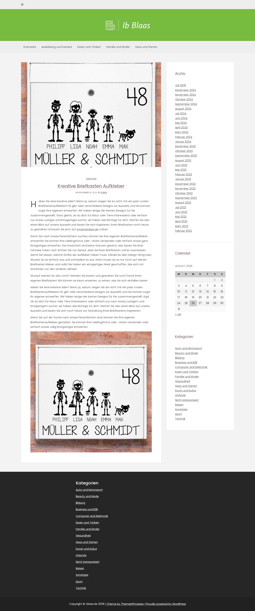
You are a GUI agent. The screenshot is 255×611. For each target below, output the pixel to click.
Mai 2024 (181, 123)
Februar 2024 (183, 137)
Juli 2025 (180, 85)
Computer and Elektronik (191, 367)
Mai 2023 (180, 170)
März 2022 (181, 226)
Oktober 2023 (184, 151)
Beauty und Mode (186, 353)
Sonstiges (91, 178)
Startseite (29, 47)
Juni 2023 (181, 165)
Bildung (179, 358)
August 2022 (183, 202)
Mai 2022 (180, 217)
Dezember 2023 (185, 146)
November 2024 (185, 95)
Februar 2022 (183, 231)
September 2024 (186, 104)
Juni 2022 (181, 212)
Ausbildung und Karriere (56, 47)
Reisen (179, 405)
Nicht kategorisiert (187, 400)
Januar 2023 (183, 179)
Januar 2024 (183, 142)
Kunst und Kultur (185, 390)
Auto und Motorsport (188, 348)
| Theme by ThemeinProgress (124, 604)
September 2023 (186, 155)
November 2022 (185, 188)
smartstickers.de (87, 229)
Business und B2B (186, 362)
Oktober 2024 (184, 99)
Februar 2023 (183, 174)
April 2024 (181, 127)
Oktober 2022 (184, 193)
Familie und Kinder (118, 47)
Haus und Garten (146, 47)
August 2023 (183, 160)
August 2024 (183, 109)
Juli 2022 (180, 207)
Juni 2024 (181, 118)
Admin (104, 192)
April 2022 (181, 221)
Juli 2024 (180, 113)
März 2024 (182, 132)
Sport (178, 414)
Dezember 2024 (185, 90)
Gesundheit (182, 381)
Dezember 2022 (185, 184)
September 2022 (186, 198)
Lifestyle (180, 395)
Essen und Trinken (89, 47)
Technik (180, 419)
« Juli (178, 314)
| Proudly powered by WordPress (165, 604)
